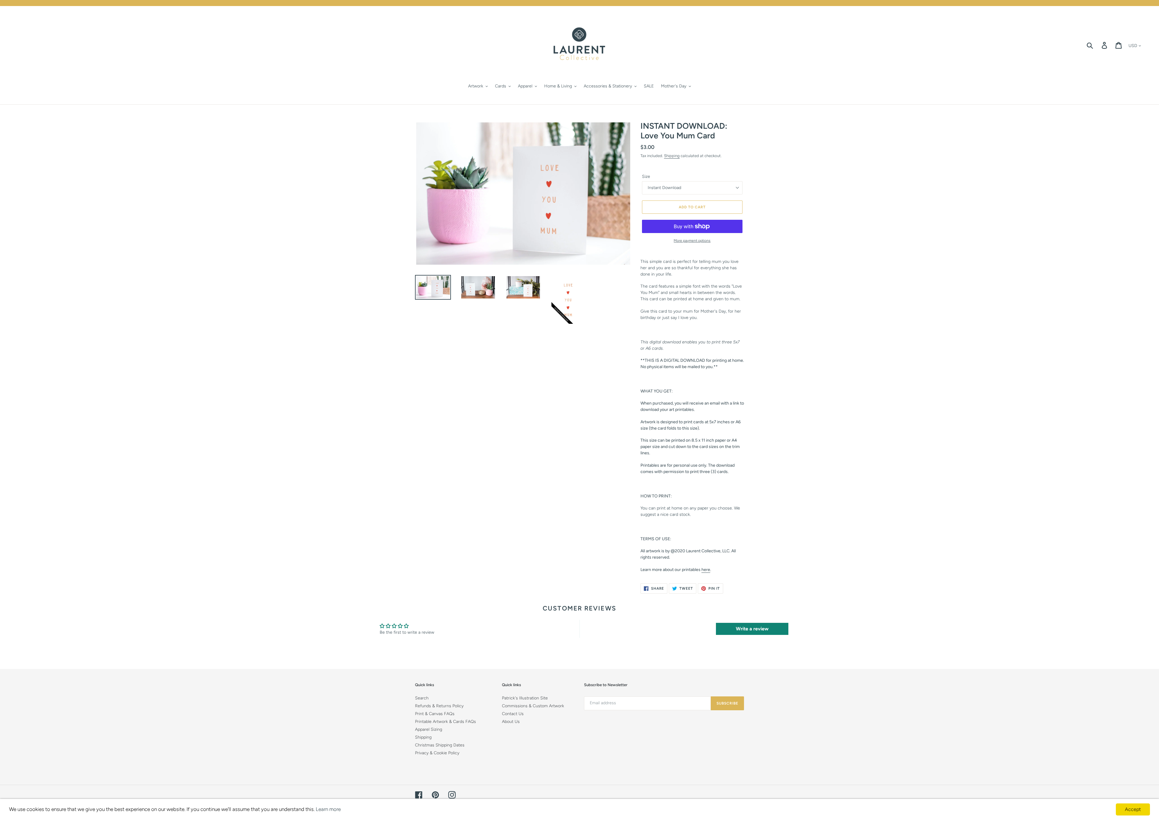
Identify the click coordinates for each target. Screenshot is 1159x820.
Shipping (672, 155)
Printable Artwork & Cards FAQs (445, 721)
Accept (1133, 809)
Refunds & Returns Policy (439, 705)
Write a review (752, 629)
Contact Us (513, 713)
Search (422, 698)
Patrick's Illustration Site (525, 698)
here (705, 569)
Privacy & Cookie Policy (437, 752)
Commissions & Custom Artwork (533, 705)
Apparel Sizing (428, 729)
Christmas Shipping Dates (440, 745)
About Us (511, 721)
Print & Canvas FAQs (435, 713)
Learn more (328, 809)
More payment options (692, 240)
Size (646, 176)
